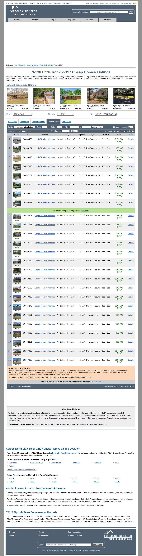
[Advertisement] (71, 42)
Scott (117, 463)
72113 (96, 482)
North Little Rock (52, 65)
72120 (53, 478)
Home (16, 20)
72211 (117, 482)
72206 (117, 478)
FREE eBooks (43, 536)
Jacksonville (56, 463)
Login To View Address (45, 139)
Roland (12, 466)
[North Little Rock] (17, 103)
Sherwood (76, 463)
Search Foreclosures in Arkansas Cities (21, 470)
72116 (53, 482)
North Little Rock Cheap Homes (64, 453)
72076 (32, 478)
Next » (131, 131)
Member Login (103, 3)
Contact (89, 20)
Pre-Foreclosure (38, 122)
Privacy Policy (95, 550)
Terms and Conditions (81, 550)
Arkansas (35, 65)
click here (85, 211)
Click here (97, 381)
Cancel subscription (75, 532)
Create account (114, 3)
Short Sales (66, 122)
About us (12, 536)
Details (131, 139)
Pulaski (42, 65)
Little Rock (13, 463)
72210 (75, 482)
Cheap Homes (53, 122)
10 (127, 131)
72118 (96, 478)
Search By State (24, 65)
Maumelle (97, 463)
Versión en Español (127, 3)
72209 (75, 478)
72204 (11, 478)
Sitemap (107, 20)
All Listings (12, 122)
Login (53, 20)
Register (71, 20)
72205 (32, 482)
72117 (11, 482)
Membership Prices (75, 536)
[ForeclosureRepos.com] (22, 16)
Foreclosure (24, 122)
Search (35, 20)
